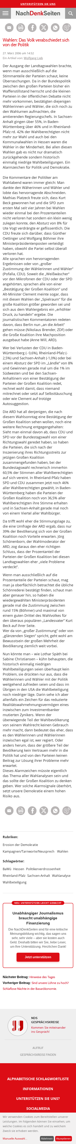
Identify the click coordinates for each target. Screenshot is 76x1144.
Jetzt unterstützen (38, 957)
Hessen (18, 869)
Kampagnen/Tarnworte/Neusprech (28, 851)
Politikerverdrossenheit (43, 869)
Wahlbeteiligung (15, 882)
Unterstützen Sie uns (38, 4)
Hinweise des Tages (42, 977)
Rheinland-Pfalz (14, 875)
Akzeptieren (63, 1138)
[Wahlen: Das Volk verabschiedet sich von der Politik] (55, 31)
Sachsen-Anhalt (38, 875)
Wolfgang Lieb (33, 58)
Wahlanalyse (61, 875)
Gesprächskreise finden (38, 1055)
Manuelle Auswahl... (15, 1138)
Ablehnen (47, 1138)
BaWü (7, 869)
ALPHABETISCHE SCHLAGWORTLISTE (38, 1078)
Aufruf (38, 1048)
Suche (70, 13)
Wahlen (62, 851)
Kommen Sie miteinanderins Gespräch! (48, 1030)
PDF (20, 27)
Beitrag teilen (9, 27)
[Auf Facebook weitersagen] (32, 31)
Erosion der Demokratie (20, 845)
